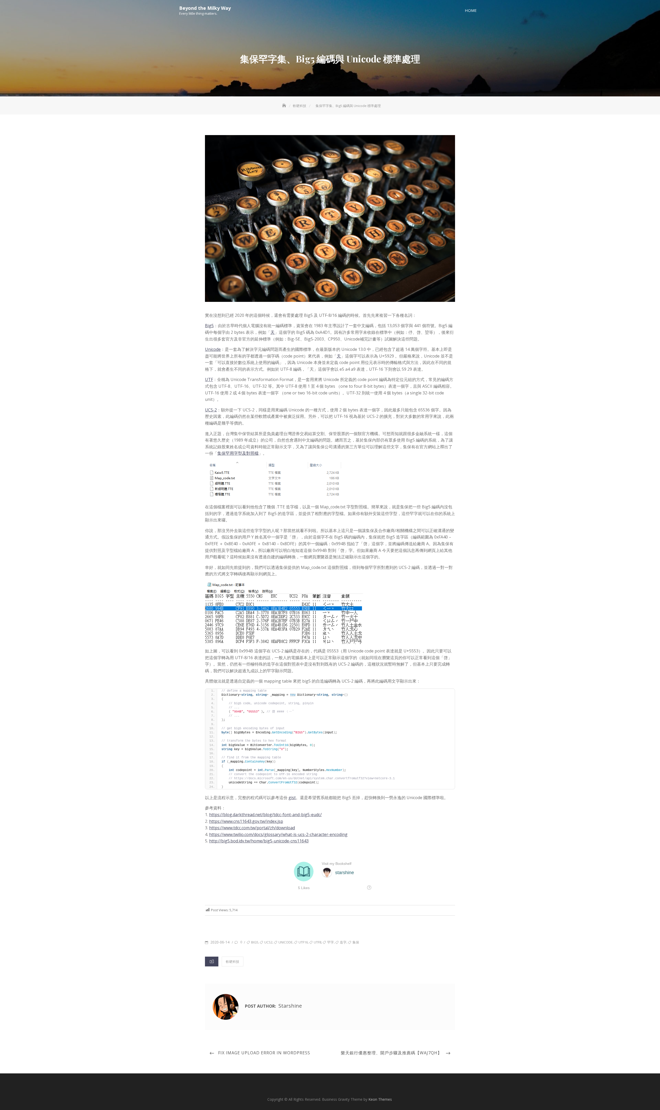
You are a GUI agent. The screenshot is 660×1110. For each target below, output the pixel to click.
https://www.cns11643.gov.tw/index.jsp (246, 821)
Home (471, 10)
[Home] (284, 105)
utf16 (303, 942)
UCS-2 (211, 410)
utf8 (317, 942)
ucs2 (268, 942)
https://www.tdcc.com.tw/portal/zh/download (252, 828)
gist (292, 797)
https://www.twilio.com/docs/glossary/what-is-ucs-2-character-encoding (278, 834)
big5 (254, 942)
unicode (285, 942)
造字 (343, 942)
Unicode (213, 349)
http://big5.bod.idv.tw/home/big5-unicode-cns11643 (259, 841)
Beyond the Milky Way (205, 8)
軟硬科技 (232, 961)
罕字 (330, 942)
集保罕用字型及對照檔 (238, 453)
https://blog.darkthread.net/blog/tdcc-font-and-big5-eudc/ (265, 814)
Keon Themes (380, 1099)
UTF (209, 379)
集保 (355, 942)
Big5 (209, 325)
